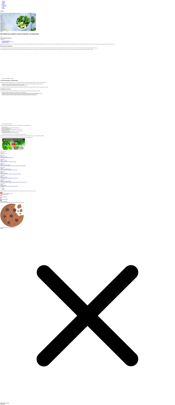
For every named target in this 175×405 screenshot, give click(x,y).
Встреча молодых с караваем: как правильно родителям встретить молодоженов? (13, 165)
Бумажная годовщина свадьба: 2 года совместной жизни (9, 186)
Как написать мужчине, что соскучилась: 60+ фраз (8, 161)
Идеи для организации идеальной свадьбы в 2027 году (8, 169)
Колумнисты (4, 5)
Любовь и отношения (3, 156)
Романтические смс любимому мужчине (6, 157)
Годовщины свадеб (3, 185)
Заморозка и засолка (5, 42)
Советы (3, 188)
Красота (3, 4)
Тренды (3, 3)
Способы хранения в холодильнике (7, 41)
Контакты (3, 8)
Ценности (3, 2)
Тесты (3, 7)
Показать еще (3, 404)
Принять (2, 228)
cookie (11, 227)
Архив (3, 189)
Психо (3, 6)
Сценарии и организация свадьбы (5, 181)
